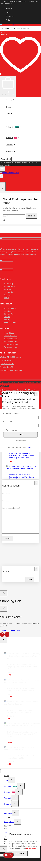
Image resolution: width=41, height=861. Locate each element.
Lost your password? (20, 440)
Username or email (14, 414)
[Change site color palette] (8, 855)
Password (10, 422)
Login (20, 435)
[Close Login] (3, 593)
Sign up (30, 447)
